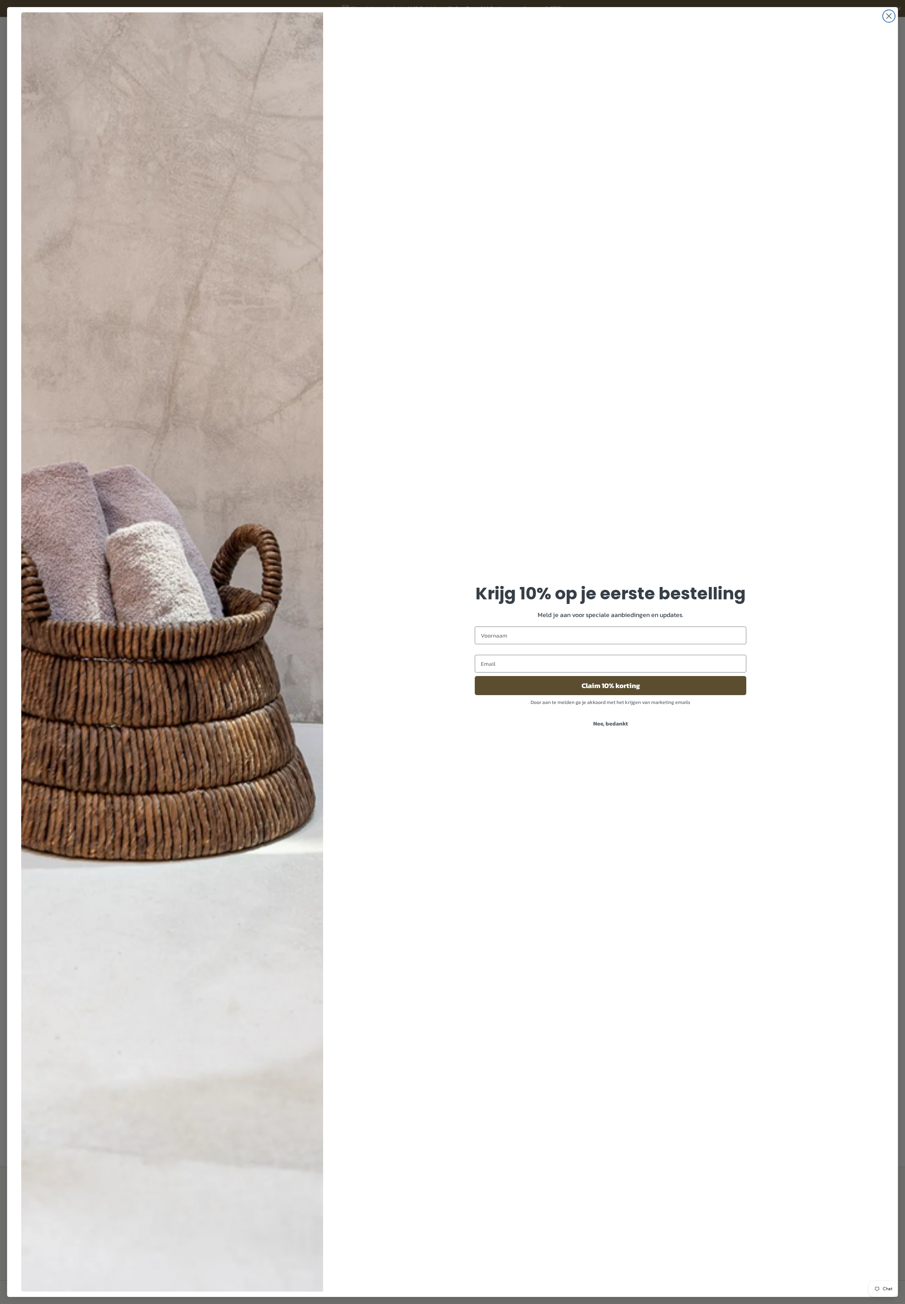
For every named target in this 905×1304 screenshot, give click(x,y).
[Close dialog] (889, 16)
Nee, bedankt (610, 723)
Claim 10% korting (611, 685)
